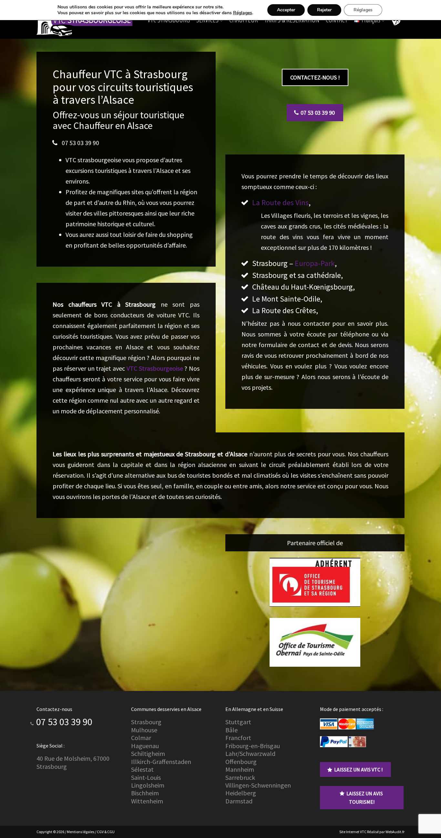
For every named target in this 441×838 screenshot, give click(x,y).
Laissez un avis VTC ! (358, 769)
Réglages (242, 13)
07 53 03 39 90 (80, 143)
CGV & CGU (106, 831)
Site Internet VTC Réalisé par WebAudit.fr (372, 831)
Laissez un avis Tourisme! (364, 797)
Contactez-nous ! (315, 77)
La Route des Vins (280, 202)
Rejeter (324, 10)
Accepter (286, 10)
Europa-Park (315, 263)
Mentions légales (80, 831)
